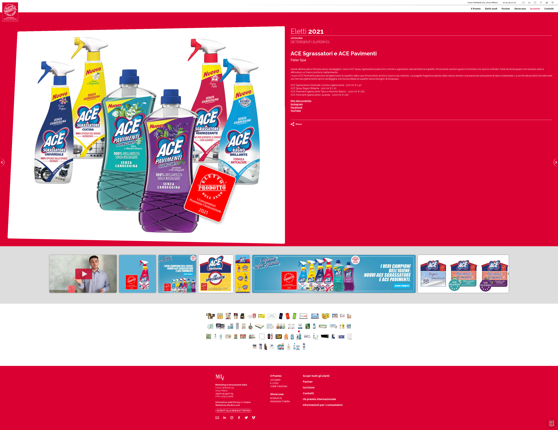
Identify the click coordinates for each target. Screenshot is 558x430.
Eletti (307, 31)
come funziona (278, 386)
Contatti (308, 393)
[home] (10, 11)
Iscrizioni (308, 387)
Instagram (297, 104)
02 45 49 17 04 (509, 2)
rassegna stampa (280, 401)
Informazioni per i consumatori (323, 405)
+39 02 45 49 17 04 (224, 393)
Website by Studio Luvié (227, 405)
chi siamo (275, 380)
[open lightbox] (83, 274)
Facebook (296, 107)
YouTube (296, 110)
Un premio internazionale (319, 399)
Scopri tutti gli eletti (316, 376)
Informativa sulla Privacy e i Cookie (233, 402)
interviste (276, 398)
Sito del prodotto (301, 101)
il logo (274, 383)
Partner (308, 381)
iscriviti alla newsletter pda (233, 411)
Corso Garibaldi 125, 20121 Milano (482, 2)
